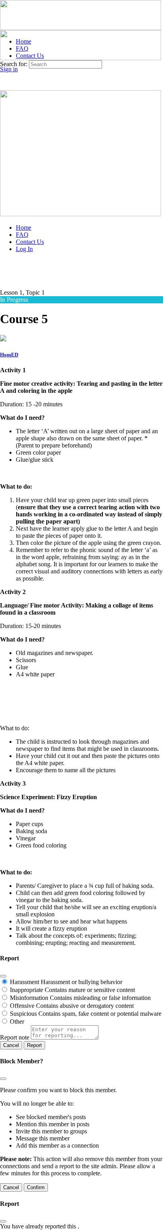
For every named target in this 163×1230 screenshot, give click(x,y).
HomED (9, 355)
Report (34, 1045)
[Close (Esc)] (3, 976)
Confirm (36, 1187)
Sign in (9, 69)
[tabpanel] (81, 656)
